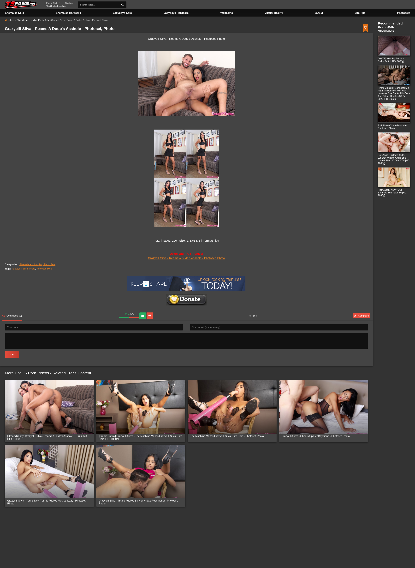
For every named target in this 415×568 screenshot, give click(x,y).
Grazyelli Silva (20, 268)
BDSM (319, 12)
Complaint (363, 315)
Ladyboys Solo (122, 12)
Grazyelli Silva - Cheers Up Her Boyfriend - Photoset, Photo (315, 436)
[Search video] (122, 4)
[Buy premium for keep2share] (186, 290)
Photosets (403, 12)
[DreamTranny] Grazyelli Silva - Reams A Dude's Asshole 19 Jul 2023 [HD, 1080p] (47, 437)
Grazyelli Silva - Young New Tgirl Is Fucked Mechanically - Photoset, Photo (46, 502)
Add (12, 354)
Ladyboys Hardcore (176, 12)
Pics (49, 268)
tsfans (11, 20)
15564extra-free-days (56, 6)
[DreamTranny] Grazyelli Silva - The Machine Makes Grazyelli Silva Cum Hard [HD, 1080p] (140, 437)
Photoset (41, 268)
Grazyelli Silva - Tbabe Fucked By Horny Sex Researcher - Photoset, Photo (138, 502)
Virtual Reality (274, 12)
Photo (32, 268)
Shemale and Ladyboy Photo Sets (33, 20)
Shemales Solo (14, 12)
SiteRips (360, 12)
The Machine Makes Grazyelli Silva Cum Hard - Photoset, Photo (227, 436)
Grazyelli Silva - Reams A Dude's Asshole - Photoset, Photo (186, 258)
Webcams (226, 12)
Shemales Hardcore (68, 12)
